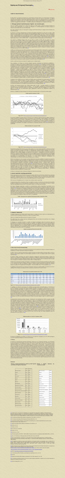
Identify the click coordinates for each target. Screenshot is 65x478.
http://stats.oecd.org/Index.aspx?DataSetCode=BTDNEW (24, 451)
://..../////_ (23, 447)
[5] (43, 59)
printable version (52, 9)
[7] (53, 69)
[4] (47, 56)
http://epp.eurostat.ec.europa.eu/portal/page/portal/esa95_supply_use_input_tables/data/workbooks (26, 449)
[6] (40, 64)
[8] (45, 73)
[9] (49, 77)
